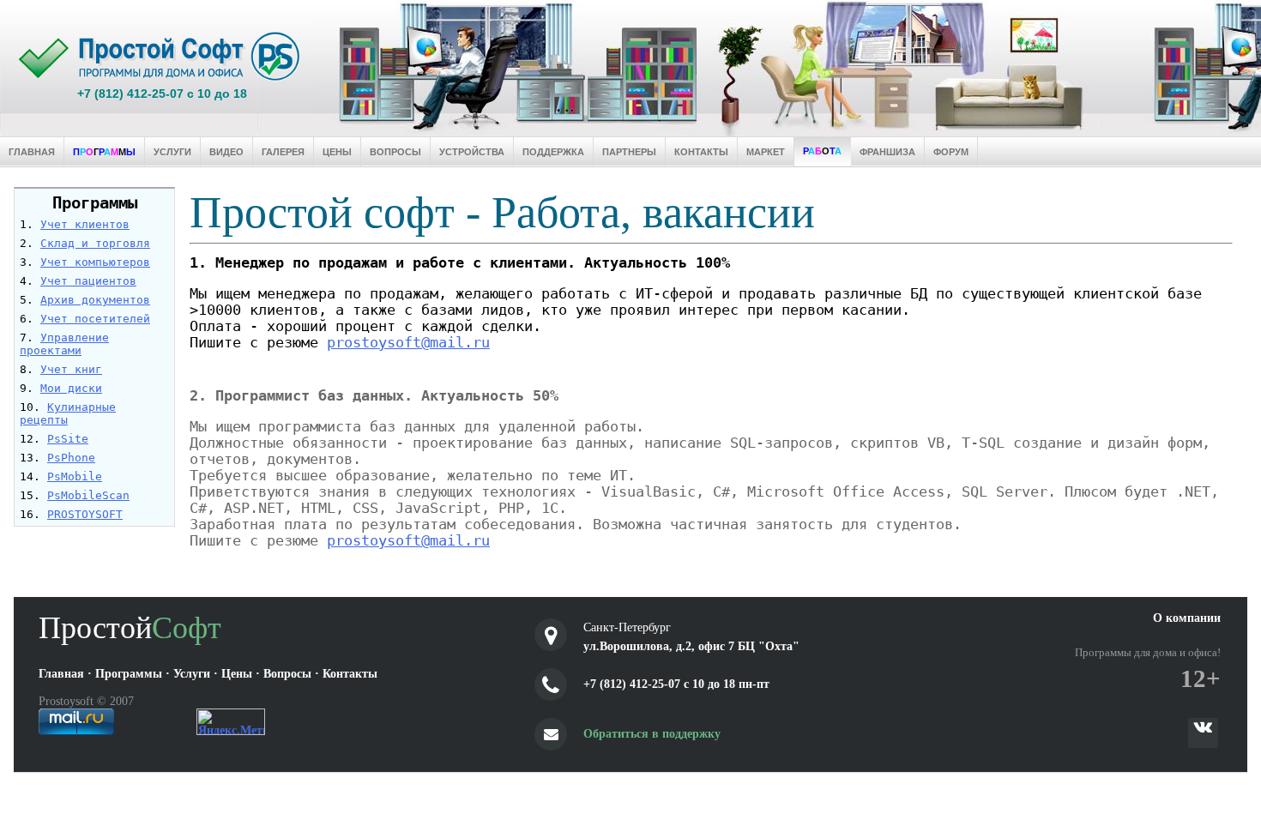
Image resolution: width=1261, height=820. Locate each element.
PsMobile (74, 476)
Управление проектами (64, 344)
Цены (337, 152)
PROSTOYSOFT (85, 514)
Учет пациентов (88, 280)
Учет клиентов (85, 224)
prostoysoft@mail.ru (408, 343)
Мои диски (71, 388)
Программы (94, 203)
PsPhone (71, 457)
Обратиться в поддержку (652, 733)
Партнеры (629, 152)
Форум (950, 152)
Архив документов (95, 299)
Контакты (701, 152)
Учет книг (71, 369)
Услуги (172, 152)
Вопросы (395, 152)
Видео (226, 152)
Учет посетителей (95, 318)
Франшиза (887, 152)
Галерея (283, 152)
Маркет (765, 152)
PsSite (67, 438)
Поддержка (553, 152)
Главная (32, 152)
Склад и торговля (95, 243)
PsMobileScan (88, 495)
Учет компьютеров (95, 262)
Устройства (471, 152)
